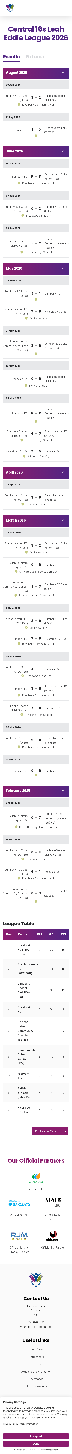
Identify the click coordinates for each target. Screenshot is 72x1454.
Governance (36, 1379)
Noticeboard (36, 1356)
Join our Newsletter (36, 1386)
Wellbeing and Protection (36, 1371)
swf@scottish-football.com (36, 1326)
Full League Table (45, 1131)
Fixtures (35, 57)
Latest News (36, 1349)
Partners (36, 1364)
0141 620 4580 (36, 1322)
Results (11, 57)
